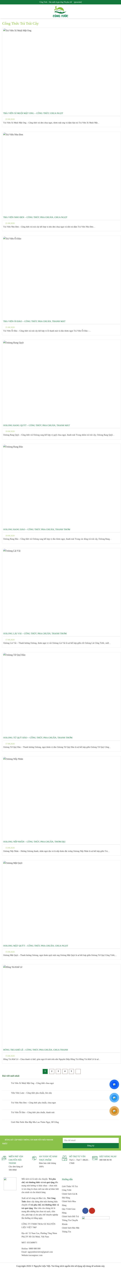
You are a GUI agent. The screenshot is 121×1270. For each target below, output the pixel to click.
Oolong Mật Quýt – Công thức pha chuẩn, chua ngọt (35, 946)
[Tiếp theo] (78, 1071)
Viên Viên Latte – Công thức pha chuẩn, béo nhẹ (31, 1093)
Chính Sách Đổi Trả (70, 1216)
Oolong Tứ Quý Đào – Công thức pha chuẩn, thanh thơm (37, 737)
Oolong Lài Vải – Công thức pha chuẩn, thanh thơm (35, 633)
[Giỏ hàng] (117, 11)
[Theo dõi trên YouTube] (92, 1211)
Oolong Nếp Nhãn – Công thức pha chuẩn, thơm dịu (34, 841)
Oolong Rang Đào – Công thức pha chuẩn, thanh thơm (36, 529)
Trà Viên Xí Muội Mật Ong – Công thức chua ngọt (33, 113)
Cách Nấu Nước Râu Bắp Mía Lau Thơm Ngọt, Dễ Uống (35, 1122)
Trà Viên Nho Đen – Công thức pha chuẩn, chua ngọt (35, 217)
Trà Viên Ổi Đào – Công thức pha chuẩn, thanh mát (34, 321)
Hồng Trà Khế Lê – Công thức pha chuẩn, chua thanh (35, 1050)
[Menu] (4, 11)
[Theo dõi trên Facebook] (85, 1211)
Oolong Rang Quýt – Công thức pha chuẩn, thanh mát (36, 425)
